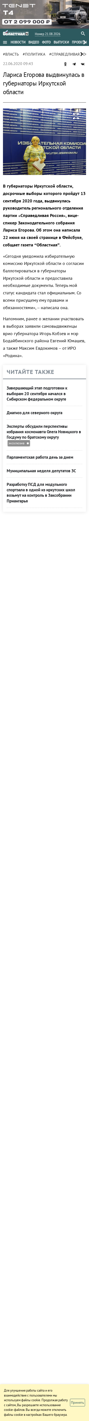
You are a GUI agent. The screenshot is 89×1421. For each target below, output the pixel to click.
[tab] (18, 42)
